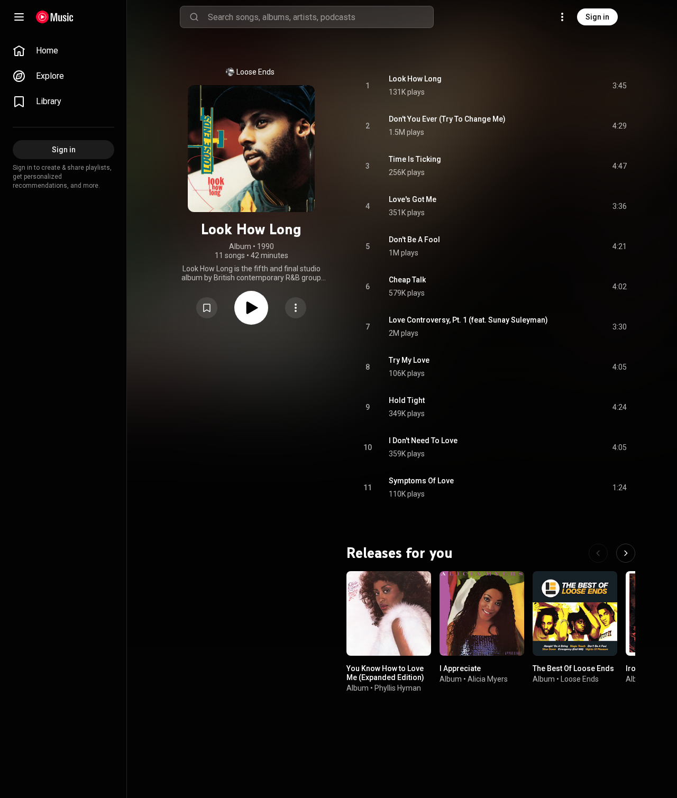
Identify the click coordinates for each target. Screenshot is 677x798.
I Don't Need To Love (423, 440)
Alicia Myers (488, 679)
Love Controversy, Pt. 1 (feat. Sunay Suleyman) (468, 320)
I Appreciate (460, 668)
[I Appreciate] (482, 613)
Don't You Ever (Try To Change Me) (447, 119)
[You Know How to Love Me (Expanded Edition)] (388, 613)
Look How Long (415, 79)
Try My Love (409, 360)
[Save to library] (206, 307)
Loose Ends (255, 72)
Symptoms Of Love (421, 480)
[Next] (625, 553)
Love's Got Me (412, 199)
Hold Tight (407, 400)
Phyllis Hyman (397, 688)
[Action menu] (295, 307)
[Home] (55, 17)
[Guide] (19, 17)
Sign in (597, 17)
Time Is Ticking (415, 159)
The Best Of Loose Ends (573, 668)
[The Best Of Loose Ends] (575, 613)
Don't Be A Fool (414, 239)
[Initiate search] (194, 16)
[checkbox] (619, 85)
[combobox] (320, 16)
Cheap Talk (407, 280)
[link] (63, 50)
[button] (206, 307)
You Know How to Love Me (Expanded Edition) (385, 673)
